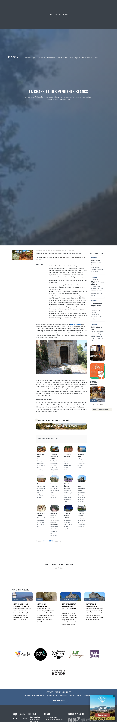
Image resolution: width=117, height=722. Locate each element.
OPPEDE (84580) (48, 541)
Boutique (57, 14)
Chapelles (42, 58)
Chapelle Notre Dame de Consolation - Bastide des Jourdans (68, 606)
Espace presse (35, 719)
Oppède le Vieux (75, 324)
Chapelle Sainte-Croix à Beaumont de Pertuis (21, 605)
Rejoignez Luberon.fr (58, 700)
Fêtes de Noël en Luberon (65, 58)
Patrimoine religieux (30, 58)
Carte (50, 14)
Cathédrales (51, 58)
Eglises (77, 58)
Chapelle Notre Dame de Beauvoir (91, 605)
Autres (96, 58)
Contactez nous (51, 717)
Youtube (23, 718)
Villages (65, 14)
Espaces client (35, 717)
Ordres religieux (87, 58)
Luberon (47, 250)
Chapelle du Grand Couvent (42, 605)
